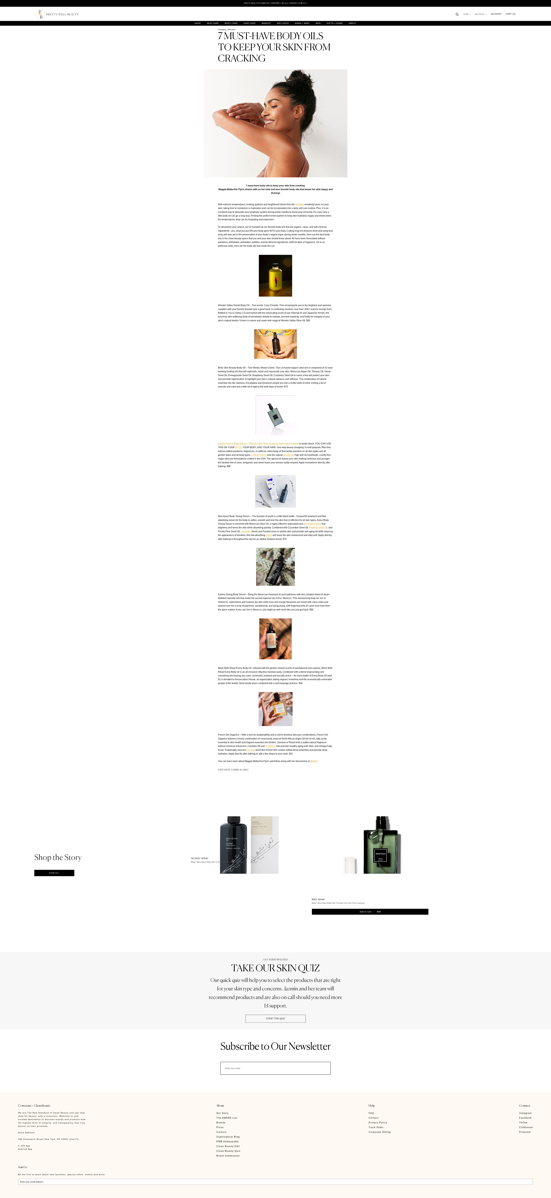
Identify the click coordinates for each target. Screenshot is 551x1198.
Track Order (376, 1127)
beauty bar (288, 455)
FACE (238, 447)
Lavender (245, 531)
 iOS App (24, 1146)
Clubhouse (526, 1127)
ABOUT (352, 23)
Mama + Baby (302, 23)
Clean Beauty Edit (228, 1146)
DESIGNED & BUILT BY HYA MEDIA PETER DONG (45, 1194)
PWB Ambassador (227, 1141)
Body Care (231, 23)
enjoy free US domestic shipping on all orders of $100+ (275, 3)
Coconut (250, 750)
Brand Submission (228, 1156)
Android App (25, 1149)
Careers (221, 1132)
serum (269, 535)
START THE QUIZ (275, 1018)
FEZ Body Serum (199, 858)
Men (318, 23)
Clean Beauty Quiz (228, 1151)
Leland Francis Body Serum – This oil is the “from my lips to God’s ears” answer (258, 443)
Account (496, 14)
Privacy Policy (378, 1122)
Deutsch (479, 14)
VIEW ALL (54, 873)
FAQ (371, 1113)
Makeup (266, 23)
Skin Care (213, 23)
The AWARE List (226, 1118)
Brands (220, 1122)
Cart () (511, 14)
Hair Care (250, 23)
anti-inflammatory (312, 524)
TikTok (523, 1122)
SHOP (198, 23)
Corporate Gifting (380, 1132)
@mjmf (313, 761)
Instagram (525, 1113)
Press (220, 1127)
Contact (374, 1118)
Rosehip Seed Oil (318, 527)
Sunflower (270, 746)
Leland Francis (259, 455)
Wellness (283, 23)
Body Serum (318, 899)
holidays (299, 204)
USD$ (465, 14)
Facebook (525, 1118)
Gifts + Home (335, 23)
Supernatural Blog (228, 1137)
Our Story (222, 1113)
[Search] (457, 14)
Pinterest (525, 1132)
